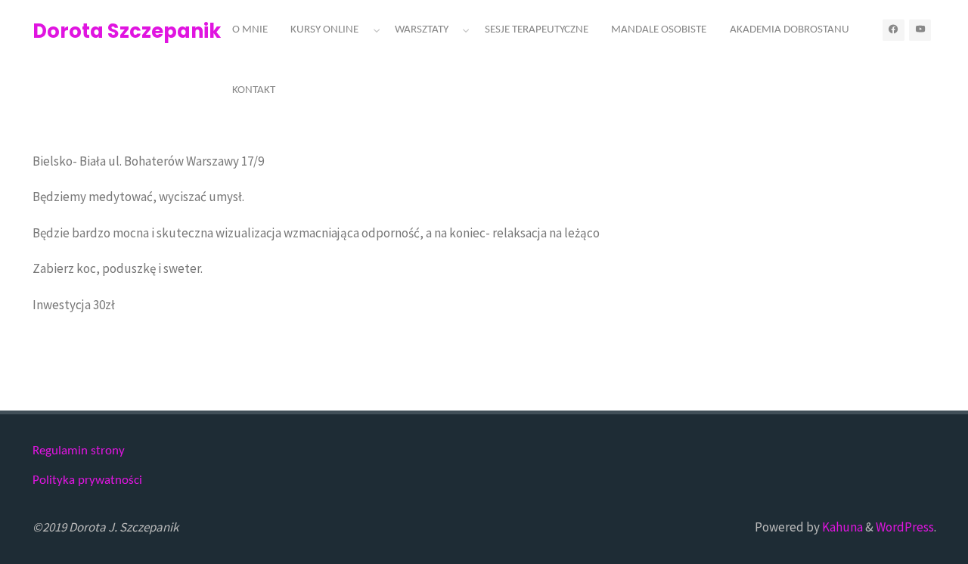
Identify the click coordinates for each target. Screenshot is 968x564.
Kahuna (841, 527)
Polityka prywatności (87, 480)
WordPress (905, 527)
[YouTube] (920, 30)
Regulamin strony (79, 451)
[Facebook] (893, 30)
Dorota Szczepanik (127, 31)
